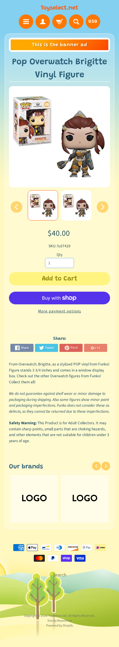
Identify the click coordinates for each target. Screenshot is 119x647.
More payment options (59, 311)
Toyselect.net (59, 8)
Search (59, 575)
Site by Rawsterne (59, 620)
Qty (59, 254)
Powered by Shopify (59, 625)
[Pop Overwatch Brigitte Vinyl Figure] (43, 205)
